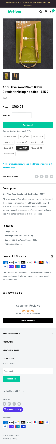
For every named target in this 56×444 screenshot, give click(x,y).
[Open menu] (4, 12)
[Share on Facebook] (37, 176)
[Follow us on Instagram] (9, 404)
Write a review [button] (28, 320)
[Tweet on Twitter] (46, 176)
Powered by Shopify (10, 438)
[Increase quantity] (29, 115)
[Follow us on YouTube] (19, 404)
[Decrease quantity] (15, 115)
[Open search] (40, 11)
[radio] (10, 136)
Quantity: (7, 115)
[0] (51, 11)
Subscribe (11, 378)
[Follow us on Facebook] (4, 404)
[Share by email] (51, 176)
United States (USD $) (12, 391)
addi (5, 98)
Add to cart (28, 125)
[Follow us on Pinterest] (14, 404)
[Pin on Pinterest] (41, 176)
